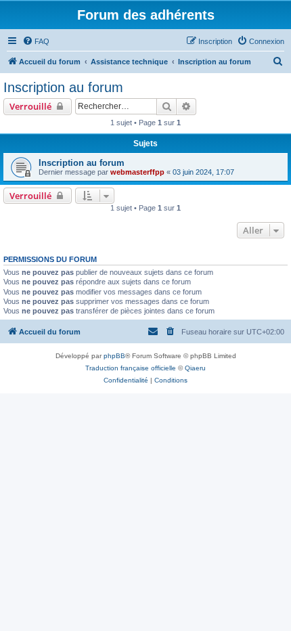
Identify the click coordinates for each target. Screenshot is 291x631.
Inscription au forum (63, 87)
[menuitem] (35, 41)
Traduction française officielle (130, 368)
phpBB (114, 356)
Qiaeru (195, 368)
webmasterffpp (137, 172)
